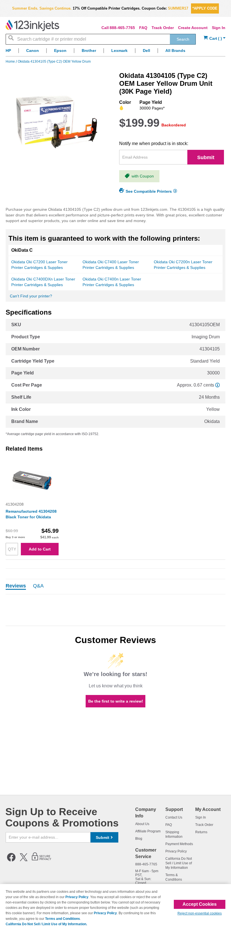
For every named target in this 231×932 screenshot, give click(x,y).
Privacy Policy (176, 851)
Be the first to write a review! (115, 701)
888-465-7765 (122, 27)
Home (11, 61)
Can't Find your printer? (31, 296)
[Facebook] (11, 860)
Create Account (193, 27)
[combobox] (101, 39)
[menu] (115, 52)
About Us (142, 824)
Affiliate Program (148, 831)
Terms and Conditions (62, 919)
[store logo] (32, 25)
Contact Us (173, 817)
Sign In (218, 27)
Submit (205, 157)
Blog (138, 839)
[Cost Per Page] (217, 385)
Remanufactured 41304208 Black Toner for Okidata (31, 514)
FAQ (143, 27)
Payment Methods (179, 844)
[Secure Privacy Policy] (41, 860)
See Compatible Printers (149, 191)
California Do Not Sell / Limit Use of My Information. (46, 924)
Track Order (163, 27)
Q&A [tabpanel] (38, 586)
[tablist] (115, 587)
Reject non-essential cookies (199, 913)
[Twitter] (23, 860)
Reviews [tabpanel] (16, 586)
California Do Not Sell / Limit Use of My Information (178, 863)
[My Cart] (214, 38)
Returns (201, 832)
